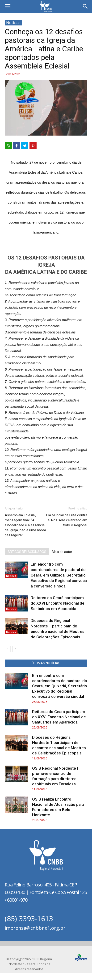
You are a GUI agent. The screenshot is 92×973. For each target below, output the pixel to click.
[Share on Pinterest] (33, 145)
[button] (85, 6)
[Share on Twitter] (24, 145)
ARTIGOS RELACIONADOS (27, 552)
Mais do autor (62, 552)
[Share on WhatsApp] (8, 145)
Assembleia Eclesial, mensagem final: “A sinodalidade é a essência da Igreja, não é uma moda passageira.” (25, 525)
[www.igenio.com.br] (81, 960)
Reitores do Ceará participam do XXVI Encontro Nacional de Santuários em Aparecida (57, 603)
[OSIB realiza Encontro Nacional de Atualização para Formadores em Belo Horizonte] (16, 805)
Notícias (13, 22)
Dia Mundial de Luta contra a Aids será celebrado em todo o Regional (66, 520)
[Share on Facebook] (16, 145)
